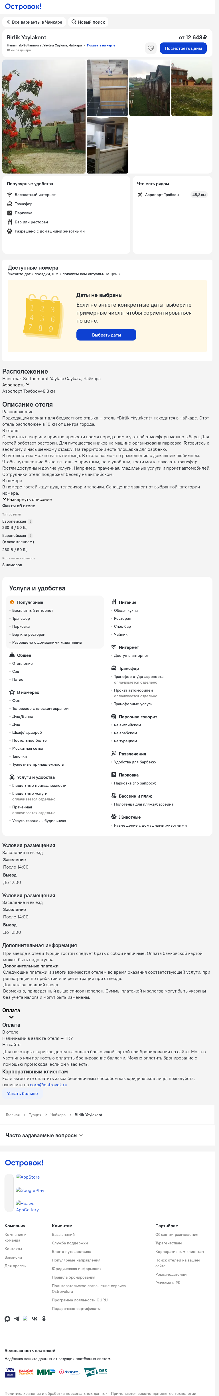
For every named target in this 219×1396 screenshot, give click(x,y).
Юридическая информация (77, 1268)
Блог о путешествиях (71, 1251)
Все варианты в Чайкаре (37, 22)
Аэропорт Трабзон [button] (21, 391)
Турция (35, 1114)
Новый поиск (91, 22)
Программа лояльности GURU (80, 1300)
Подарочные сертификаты (76, 1308)
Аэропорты (13, 385)
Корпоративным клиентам (179, 1251)
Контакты (13, 1248)
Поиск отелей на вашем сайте (177, 1263)
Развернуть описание (29, 499)
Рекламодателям (171, 1274)
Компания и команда (16, 1237)
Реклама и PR (168, 1282)
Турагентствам (168, 1243)
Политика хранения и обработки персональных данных (56, 1393)
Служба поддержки (70, 1243)
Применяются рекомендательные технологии (153, 1393)
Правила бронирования (73, 1277)
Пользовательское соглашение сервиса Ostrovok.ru (89, 1288)
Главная (13, 1114)
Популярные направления (76, 1260)
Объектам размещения (176, 1234)
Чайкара (58, 1114)
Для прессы (16, 1265)
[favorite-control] (151, 48)
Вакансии (13, 1257)
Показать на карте (101, 45)
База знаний (63, 1234)
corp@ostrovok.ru (48, 1084)
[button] (44, 117)
